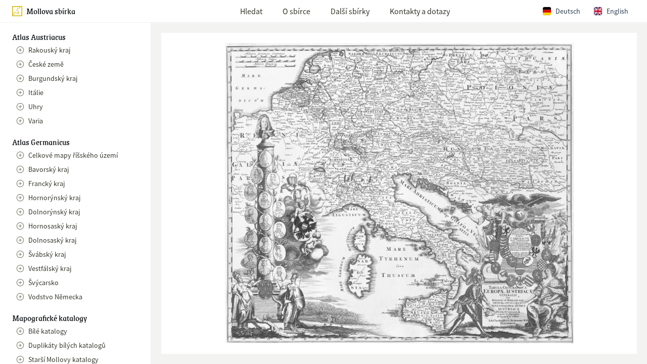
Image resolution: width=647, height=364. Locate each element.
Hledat (251, 11)
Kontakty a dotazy (420, 11)
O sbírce (296, 11)
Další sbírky (350, 11)
